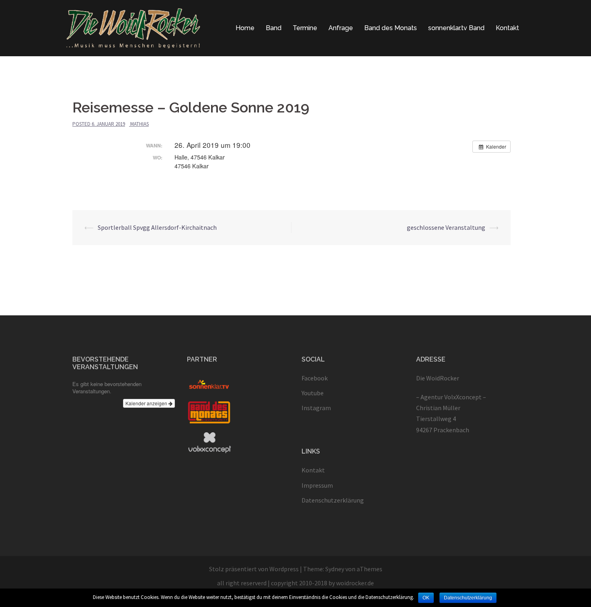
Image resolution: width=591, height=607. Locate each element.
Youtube (313, 393)
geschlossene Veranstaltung (446, 227)
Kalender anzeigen (146, 403)
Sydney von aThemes (353, 569)
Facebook (315, 378)
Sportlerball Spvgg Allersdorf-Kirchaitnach (157, 227)
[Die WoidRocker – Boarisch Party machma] (133, 27)
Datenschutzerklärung (333, 500)
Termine (305, 28)
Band (273, 28)
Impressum (317, 485)
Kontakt (507, 28)
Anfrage (340, 28)
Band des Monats (390, 28)
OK (426, 598)
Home (245, 28)
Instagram (316, 408)
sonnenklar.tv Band (456, 28)
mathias (139, 124)
